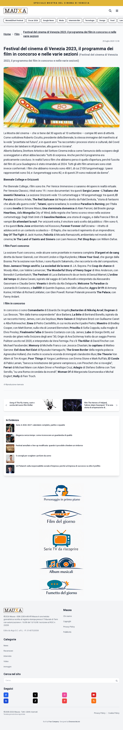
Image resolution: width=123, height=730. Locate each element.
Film (17, 34)
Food (112, 20)
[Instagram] (64, 694)
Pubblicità (67, 632)
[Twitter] (35, 694)
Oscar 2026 (33, 20)
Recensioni (8, 651)
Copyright (67, 621)
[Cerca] (110, 11)
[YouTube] (93, 694)
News (6, 646)
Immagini (7, 667)
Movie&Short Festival (14, 20)
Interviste (7, 656)
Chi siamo (67, 616)
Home (7, 34)
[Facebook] (6, 694)
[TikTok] (35, 701)
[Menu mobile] (117, 11)
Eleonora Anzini (74, 721)
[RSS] (93, 701)
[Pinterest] (64, 701)
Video (6, 661)
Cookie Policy (113, 713)
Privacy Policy (69, 627)
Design (102, 20)
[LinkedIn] (6, 701)
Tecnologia (89, 20)
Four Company (54, 721)
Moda (61, 20)
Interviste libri (74, 20)
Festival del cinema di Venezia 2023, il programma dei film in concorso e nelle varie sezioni (69, 34)
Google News (48, 20)
